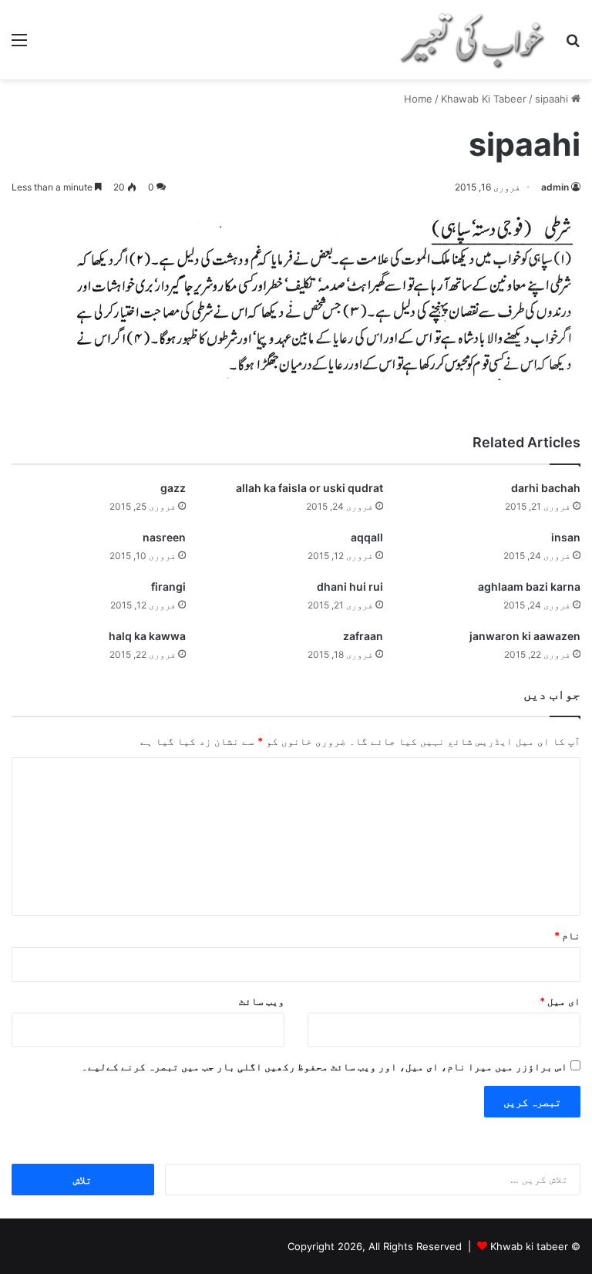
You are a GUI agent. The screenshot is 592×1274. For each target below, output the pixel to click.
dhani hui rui (350, 586)
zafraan (363, 635)
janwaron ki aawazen (524, 635)
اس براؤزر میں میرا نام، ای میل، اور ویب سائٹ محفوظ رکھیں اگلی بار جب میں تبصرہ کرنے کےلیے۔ (324, 1066)
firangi (168, 586)
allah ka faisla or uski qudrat (309, 487)
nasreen (164, 537)
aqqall (367, 537)
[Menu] (19, 45)
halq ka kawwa (147, 635)
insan (565, 537)
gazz (173, 487)
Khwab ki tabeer (529, 1246)
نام (567, 935)
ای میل (560, 1001)
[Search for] (572, 45)
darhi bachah (545, 487)
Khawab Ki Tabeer (483, 99)
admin (555, 187)
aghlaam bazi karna (529, 586)
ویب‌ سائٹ (261, 1001)
